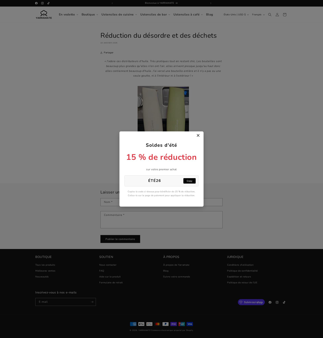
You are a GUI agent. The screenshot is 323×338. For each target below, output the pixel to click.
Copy (189, 181)
